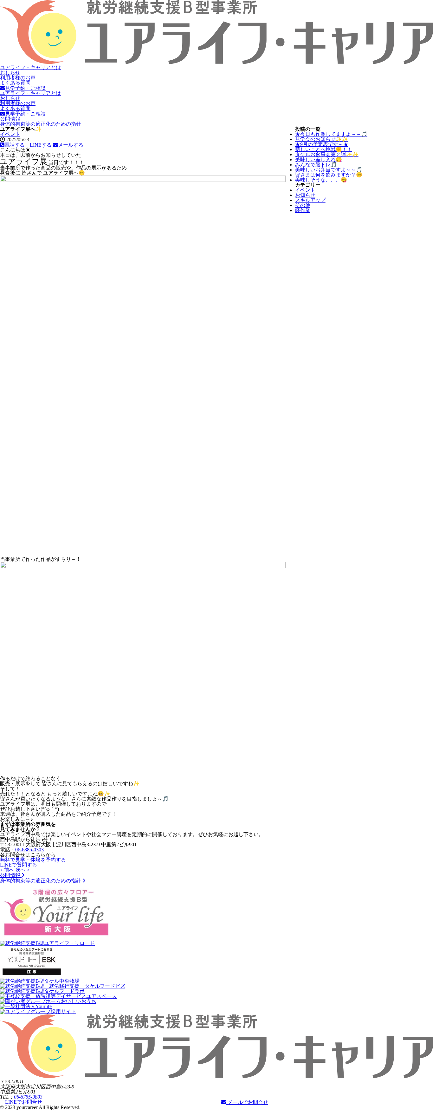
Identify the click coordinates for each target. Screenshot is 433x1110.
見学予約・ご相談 (25, 88)
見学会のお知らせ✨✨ (321, 139)
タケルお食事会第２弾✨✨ (327, 154)
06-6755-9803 (28, 1097)
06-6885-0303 (29, 849)
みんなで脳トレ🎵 (316, 164)
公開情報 (10, 119)
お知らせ (305, 195)
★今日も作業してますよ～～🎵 (331, 134)
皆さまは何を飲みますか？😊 (328, 174)
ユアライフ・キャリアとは (30, 67)
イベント (10, 134)
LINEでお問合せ (23, 1102)
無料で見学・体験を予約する (33, 859)
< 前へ (7, 870)
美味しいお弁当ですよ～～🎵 (328, 169)
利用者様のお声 (18, 77)
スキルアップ (310, 200)
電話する (14, 145)
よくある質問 (15, 82)
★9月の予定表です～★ (321, 144)
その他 (302, 205)
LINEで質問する (18, 864)
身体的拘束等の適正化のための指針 (40, 124)
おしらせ (10, 72)
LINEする (41, 145)
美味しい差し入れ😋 (318, 159)
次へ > (23, 870)
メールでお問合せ (247, 1102)
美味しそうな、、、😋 (321, 180)
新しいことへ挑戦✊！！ (323, 149)
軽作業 (302, 210)
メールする (70, 145)
